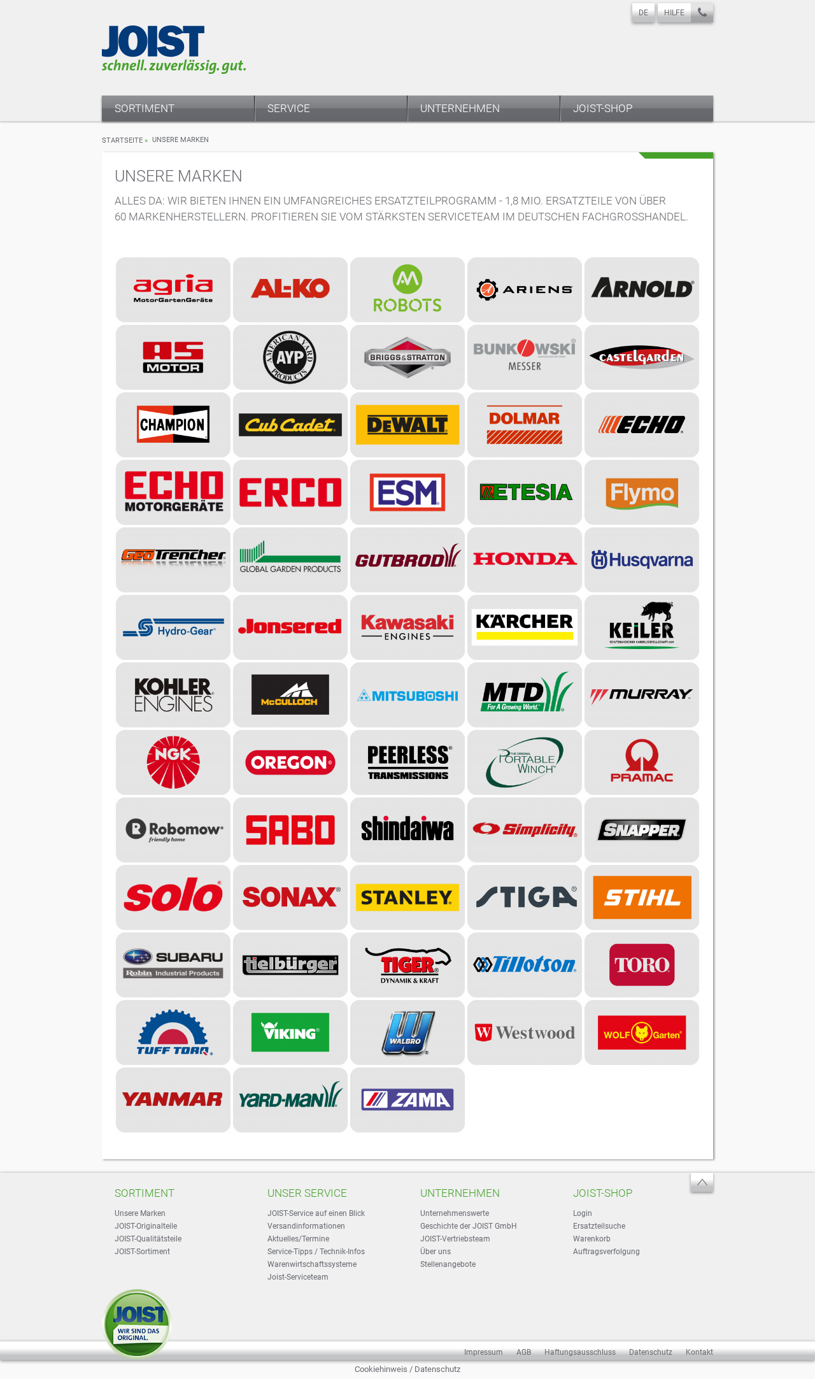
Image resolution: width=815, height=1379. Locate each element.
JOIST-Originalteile (146, 1226)
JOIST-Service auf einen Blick (316, 1213)
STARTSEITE (122, 140)
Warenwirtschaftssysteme (312, 1264)
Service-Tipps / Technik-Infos (316, 1251)
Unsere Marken (140, 1213)
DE (643, 12)
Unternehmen (460, 108)
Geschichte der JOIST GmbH (468, 1226)
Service (288, 108)
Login (582, 1213)
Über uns (435, 1251)
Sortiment (144, 108)
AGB (523, 1352)
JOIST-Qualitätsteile (148, 1238)
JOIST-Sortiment (142, 1251)
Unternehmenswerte (454, 1213)
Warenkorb (592, 1238)
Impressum (483, 1352)
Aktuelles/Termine (298, 1238)
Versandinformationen (306, 1226)
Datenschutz (650, 1352)
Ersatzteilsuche (599, 1226)
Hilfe (674, 12)
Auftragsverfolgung (606, 1251)
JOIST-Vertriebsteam (455, 1238)
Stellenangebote (448, 1264)
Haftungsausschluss (580, 1352)
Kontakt (699, 1352)
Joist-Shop (602, 108)
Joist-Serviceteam (298, 1277)
